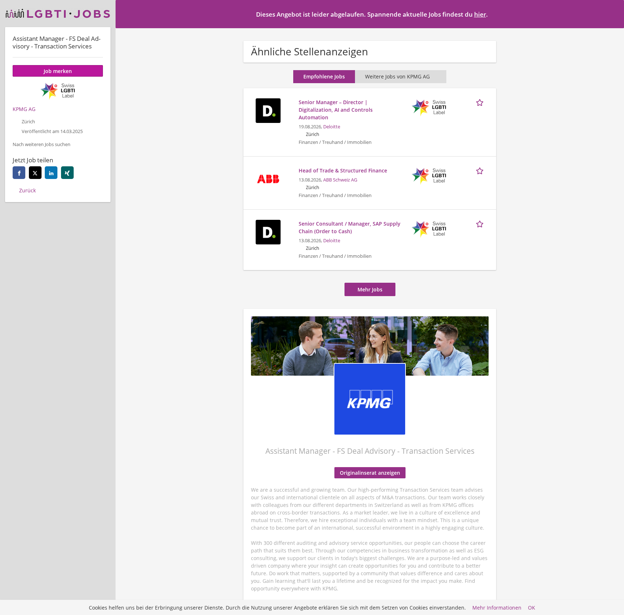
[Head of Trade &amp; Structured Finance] (268, 178)
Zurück (27, 190)
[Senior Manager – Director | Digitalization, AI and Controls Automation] (268, 109)
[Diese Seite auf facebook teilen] (19, 172)
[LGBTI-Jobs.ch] (57, 14)
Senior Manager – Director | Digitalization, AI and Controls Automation (336, 110)
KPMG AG (24, 109)
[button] (612, 13)
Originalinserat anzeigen (370, 472)
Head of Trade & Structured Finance (343, 170)
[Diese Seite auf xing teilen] (67, 172)
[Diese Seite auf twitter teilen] (35, 172)
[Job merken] (481, 102)
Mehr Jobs (370, 289)
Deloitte (331, 127)
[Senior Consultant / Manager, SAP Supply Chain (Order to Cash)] (268, 231)
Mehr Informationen (496, 607)
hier (480, 14)
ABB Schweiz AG (340, 180)
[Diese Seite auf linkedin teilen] (51, 172)
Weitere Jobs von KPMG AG (397, 76)
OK (531, 607)
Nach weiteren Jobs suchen (41, 144)
